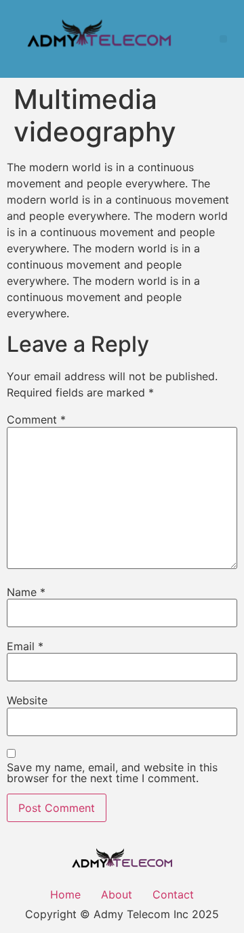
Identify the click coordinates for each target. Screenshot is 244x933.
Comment (36, 419)
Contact (173, 894)
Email (25, 646)
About (116, 894)
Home (65, 894)
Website (27, 700)
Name (26, 592)
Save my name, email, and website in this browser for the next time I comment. (112, 772)
